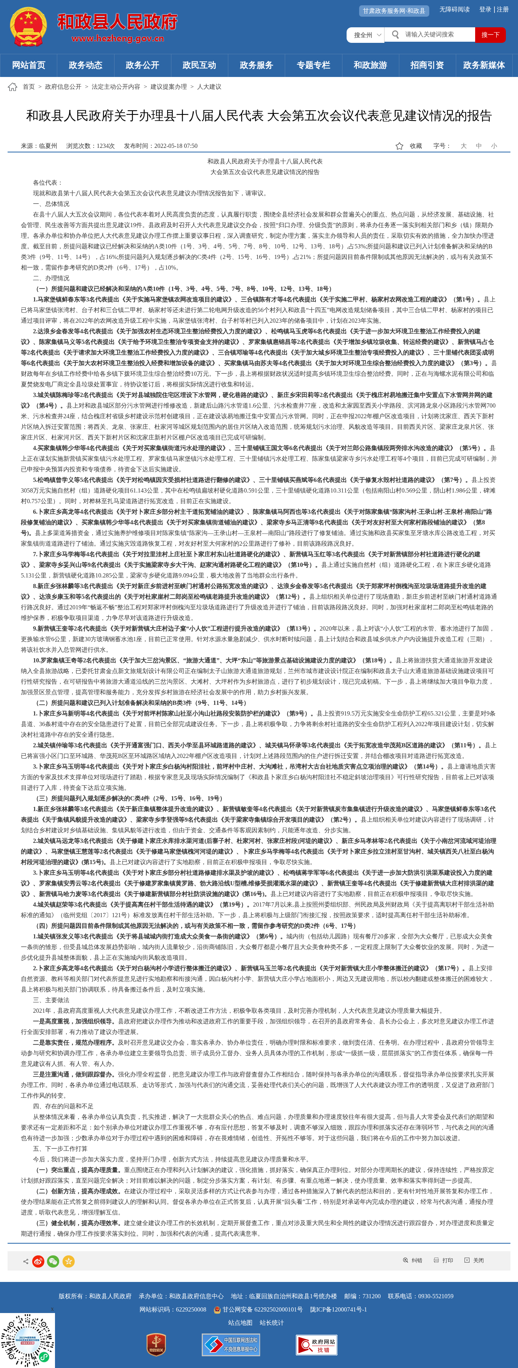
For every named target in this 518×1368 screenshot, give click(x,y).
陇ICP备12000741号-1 (338, 1309)
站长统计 (272, 1322)
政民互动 (199, 65)
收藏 (416, 146)
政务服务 (256, 65)
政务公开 (142, 65)
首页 (29, 86)
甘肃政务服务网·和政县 (394, 11)
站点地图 (240, 1322)
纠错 (417, 1260)
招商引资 (427, 65)
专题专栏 (313, 65)
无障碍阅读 (455, 9)
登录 (485, 9)
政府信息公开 (63, 86)
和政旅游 (370, 65)
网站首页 (29, 65)
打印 (448, 1260)
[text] (431, 34)
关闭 (478, 1260)
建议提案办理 (169, 86)
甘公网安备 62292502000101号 (263, 1309)
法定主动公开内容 (116, 86)
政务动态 (85, 65)
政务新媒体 (484, 65)
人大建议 (209, 86)
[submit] (490, 35)
